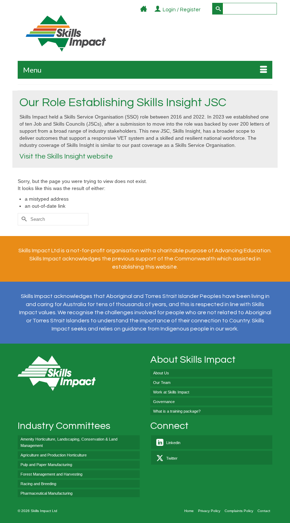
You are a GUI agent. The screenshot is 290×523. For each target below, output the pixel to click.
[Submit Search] (217, 9)
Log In (204, 10)
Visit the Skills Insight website (66, 156)
